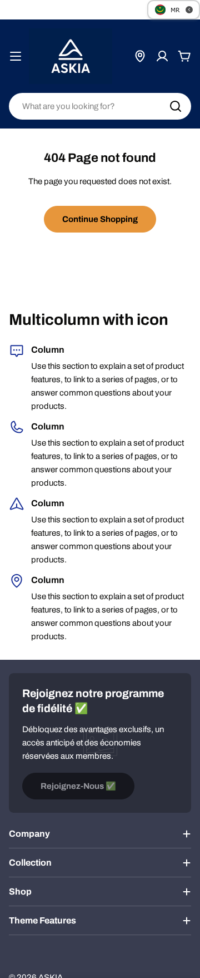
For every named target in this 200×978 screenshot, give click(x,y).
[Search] (175, 106)
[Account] (162, 56)
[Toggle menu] (15, 56)
